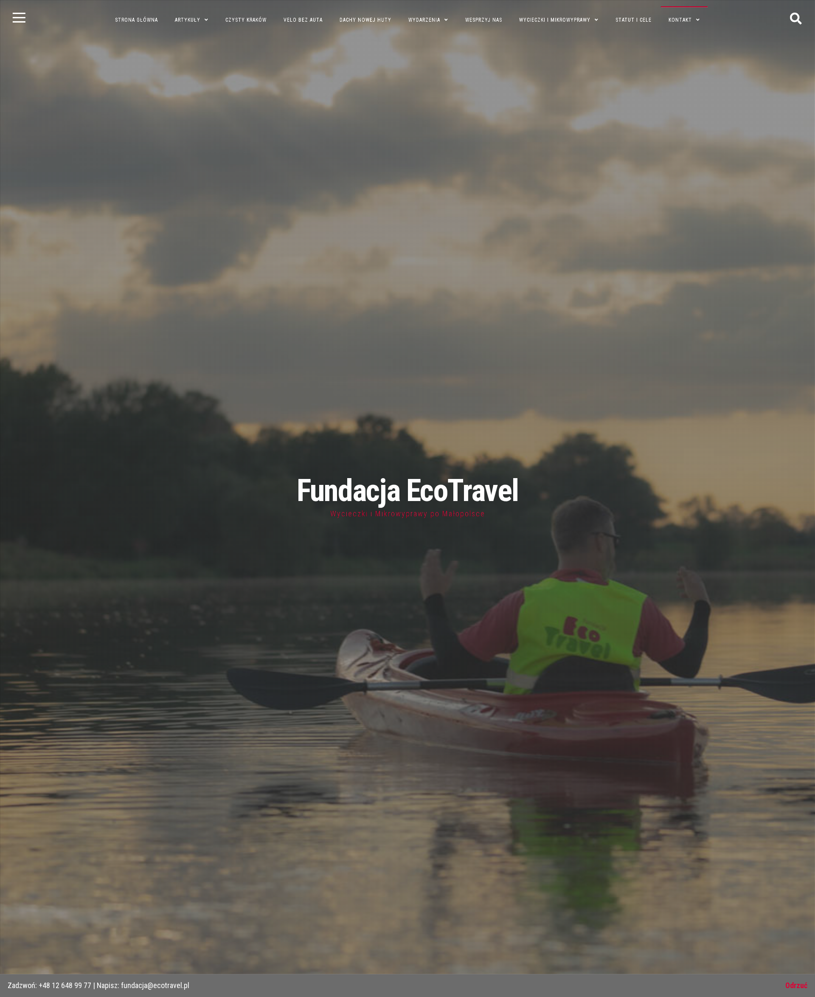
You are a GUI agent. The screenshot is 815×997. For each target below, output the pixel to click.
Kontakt (680, 20)
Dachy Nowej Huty (365, 20)
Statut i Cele (633, 20)
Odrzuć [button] (796, 985)
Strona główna (136, 20)
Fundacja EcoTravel (407, 491)
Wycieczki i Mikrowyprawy (554, 20)
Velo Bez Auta (303, 20)
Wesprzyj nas (483, 20)
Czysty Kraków (246, 20)
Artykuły (187, 20)
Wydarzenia (424, 20)
